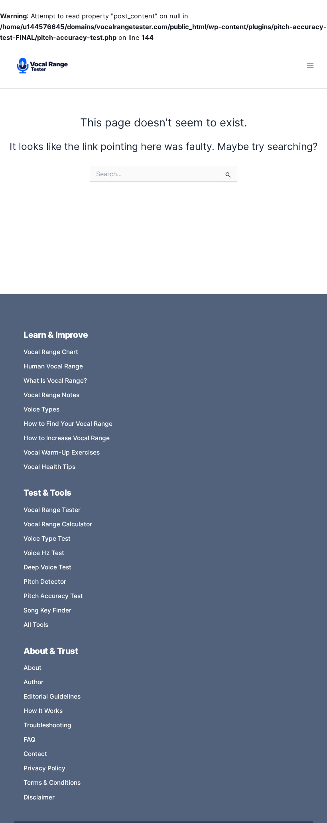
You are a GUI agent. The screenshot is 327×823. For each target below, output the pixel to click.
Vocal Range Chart (51, 352)
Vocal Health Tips (49, 467)
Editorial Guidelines (52, 696)
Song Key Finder (47, 610)
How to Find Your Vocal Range (68, 423)
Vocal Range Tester (52, 510)
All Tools (36, 624)
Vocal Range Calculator (58, 524)
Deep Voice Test (47, 567)
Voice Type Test (47, 538)
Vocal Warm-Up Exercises (62, 452)
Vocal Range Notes (51, 395)
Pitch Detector (45, 581)
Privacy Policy (44, 768)
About (32, 667)
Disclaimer (39, 797)
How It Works (43, 711)
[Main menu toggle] (310, 66)
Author (33, 682)
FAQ (29, 739)
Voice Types (41, 409)
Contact (35, 754)
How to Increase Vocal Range (67, 438)
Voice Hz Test (44, 553)
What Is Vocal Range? (55, 380)
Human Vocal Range (53, 366)
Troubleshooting (47, 725)
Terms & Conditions (52, 782)
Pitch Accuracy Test (53, 596)
